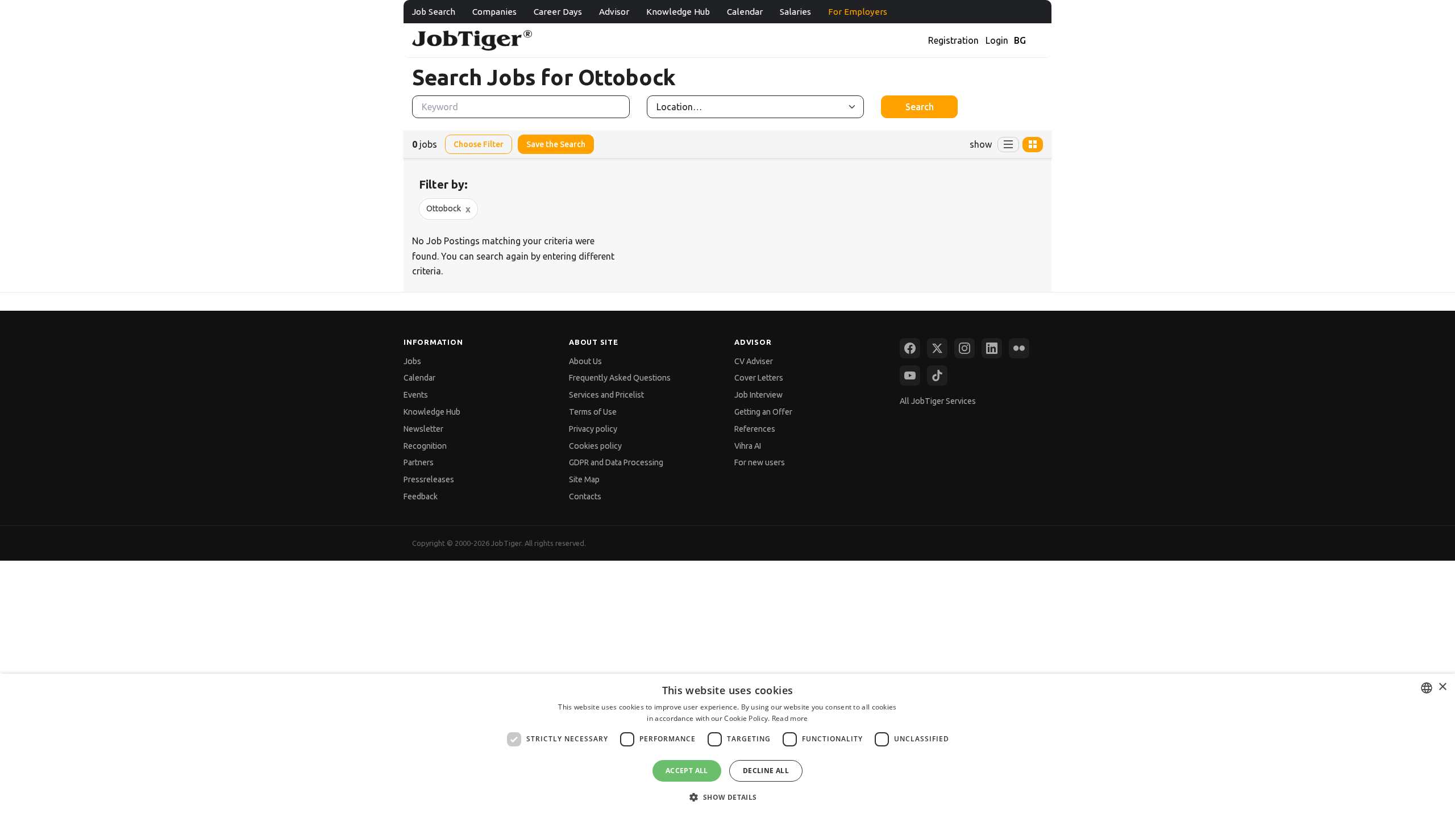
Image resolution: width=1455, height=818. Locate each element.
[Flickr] (1019, 348)
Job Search (433, 11)
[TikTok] (937, 375)
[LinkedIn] (992, 348)
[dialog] (727, 746)
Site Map (584, 479)
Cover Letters (758, 377)
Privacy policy (593, 428)
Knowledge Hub (678, 11)
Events (416, 394)
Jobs (412, 361)
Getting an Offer (763, 411)
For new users (759, 462)
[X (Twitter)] (937, 348)
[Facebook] (910, 348)
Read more (790, 718)
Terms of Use (593, 411)
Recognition (425, 445)
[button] (727, 797)
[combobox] (1426, 688)
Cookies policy (595, 445)
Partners (419, 462)
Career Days (558, 11)
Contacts (585, 496)
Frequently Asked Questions (620, 377)
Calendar (745, 11)
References (754, 428)
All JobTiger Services (938, 401)
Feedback (421, 496)
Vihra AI (747, 445)
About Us (585, 361)
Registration (953, 40)
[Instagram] (964, 348)
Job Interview (758, 394)
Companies (494, 11)
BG (1020, 40)
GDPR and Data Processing (616, 462)
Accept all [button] (687, 770)
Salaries (795, 11)
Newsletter (423, 428)
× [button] (1442, 687)
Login (997, 40)
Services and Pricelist (606, 394)
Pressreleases (429, 479)
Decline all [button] (766, 770)
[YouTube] (910, 375)
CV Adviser (753, 361)
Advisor (614, 11)
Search (919, 107)
